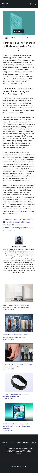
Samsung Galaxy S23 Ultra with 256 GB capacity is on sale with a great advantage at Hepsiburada (18, 222)
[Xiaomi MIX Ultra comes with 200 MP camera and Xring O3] (19, 360)
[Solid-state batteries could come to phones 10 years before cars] (19, 331)
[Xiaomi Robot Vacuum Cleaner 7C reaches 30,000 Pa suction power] (19, 301)
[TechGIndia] (5, 4)
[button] (30, 4)
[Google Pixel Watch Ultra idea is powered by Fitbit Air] (19, 390)
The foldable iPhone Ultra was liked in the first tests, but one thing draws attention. (18, 426)
